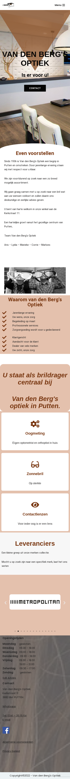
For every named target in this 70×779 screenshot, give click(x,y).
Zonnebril (35, 474)
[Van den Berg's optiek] (8, 5)
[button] (5, 602)
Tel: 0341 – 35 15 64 (15, 715)
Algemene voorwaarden (18, 742)
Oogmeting (35, 433)
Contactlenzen (35, 514)
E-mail (6, 719)
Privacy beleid (11, 751)
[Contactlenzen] (35, 504)
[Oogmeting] (35, 423)
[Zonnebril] (35, 464)
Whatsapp (9, 706)
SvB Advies (9, 678)
